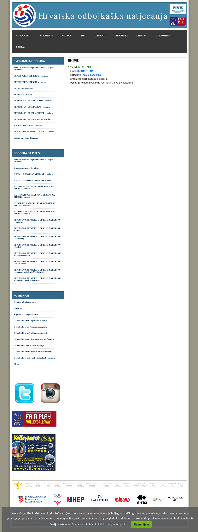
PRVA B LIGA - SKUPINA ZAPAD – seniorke (33, 119)
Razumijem (141, 524)
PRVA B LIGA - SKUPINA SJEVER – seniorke (34, 113)
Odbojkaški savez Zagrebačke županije (30, 321)
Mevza (16, 364)
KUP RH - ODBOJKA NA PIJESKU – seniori (33, 180)
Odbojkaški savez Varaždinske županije (30, 327)
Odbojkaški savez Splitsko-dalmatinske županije (34, 358)
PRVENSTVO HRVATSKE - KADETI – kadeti (34, 132)
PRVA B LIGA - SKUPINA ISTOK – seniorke (33, 101)
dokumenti (163, 35)
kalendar (46, 35)
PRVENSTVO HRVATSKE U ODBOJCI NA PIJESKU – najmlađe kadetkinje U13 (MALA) (37, 271)
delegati (100, 35)
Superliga (18, 308)
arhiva (20, 47)
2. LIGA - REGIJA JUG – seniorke (28, 125)
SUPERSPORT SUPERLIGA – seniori (30, 82)
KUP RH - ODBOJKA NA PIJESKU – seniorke (34, 174)
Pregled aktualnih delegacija (26, 138)
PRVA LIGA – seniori (23, 94)
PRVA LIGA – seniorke (23, 88)
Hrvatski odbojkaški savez (25, 302)
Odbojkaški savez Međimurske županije (31, 333)
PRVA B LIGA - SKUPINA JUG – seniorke (32, 107)
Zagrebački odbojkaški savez (26, 314)
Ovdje (53, 524)
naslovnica (23, 35)
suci (83, 35)
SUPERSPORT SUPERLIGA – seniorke (31, 76)
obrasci (142, 35)
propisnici (121, 35)
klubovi (67, 35)
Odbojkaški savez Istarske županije (29, 345)
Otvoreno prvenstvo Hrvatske (26, 168)
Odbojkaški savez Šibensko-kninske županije (33, 352)
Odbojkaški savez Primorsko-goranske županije (34, 339)
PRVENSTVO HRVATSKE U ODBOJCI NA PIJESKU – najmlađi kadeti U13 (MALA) (37, 279)
